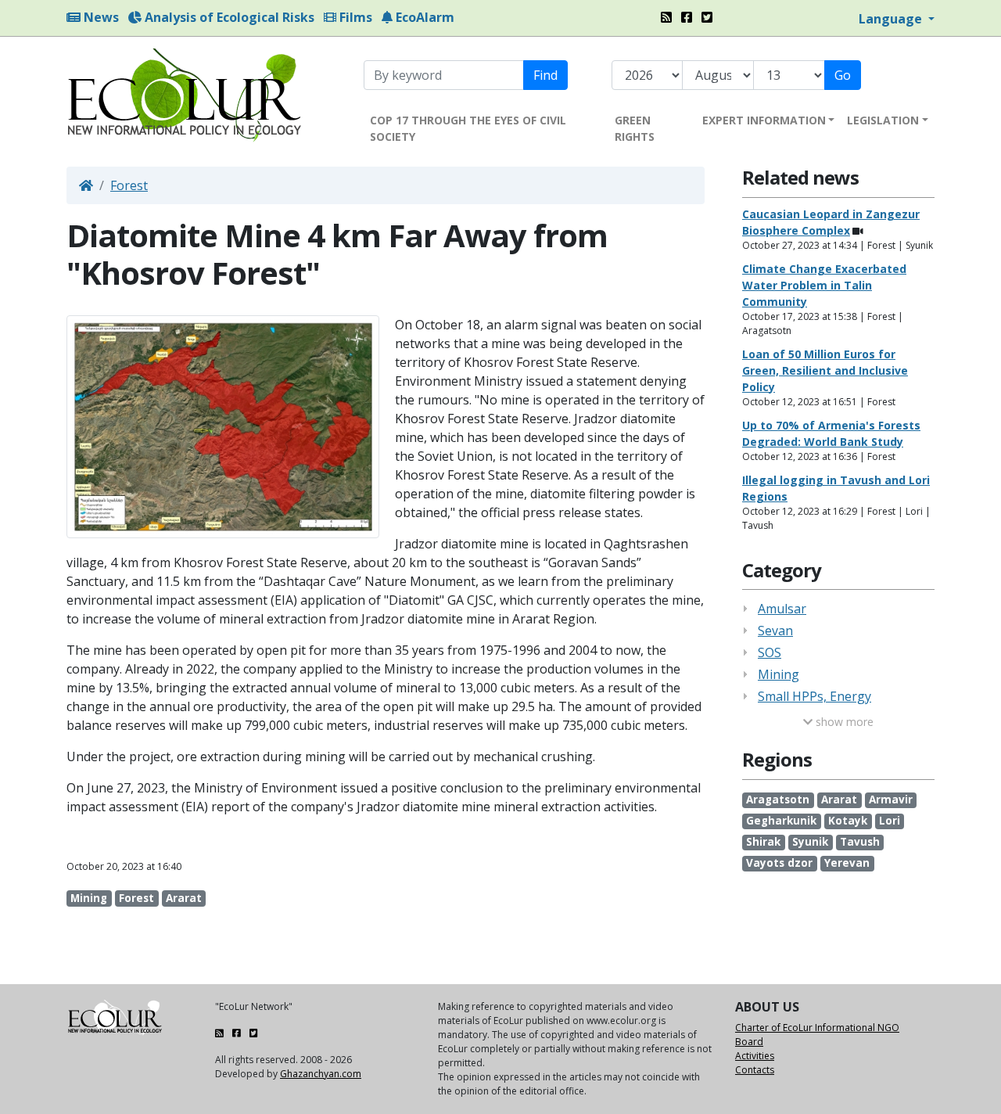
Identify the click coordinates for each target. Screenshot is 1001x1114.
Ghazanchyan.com (320, 1073)
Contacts (754, 1069)
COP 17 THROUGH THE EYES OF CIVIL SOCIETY (468, 128)
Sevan (775, 630)
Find (545, 75)
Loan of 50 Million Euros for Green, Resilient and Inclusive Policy (825, 370)
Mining (778, 674)
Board (749, 1041)
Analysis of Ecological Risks (228, 17)
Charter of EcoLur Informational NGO (817, 1027)
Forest (129, 185)
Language (892, 18)
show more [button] (843, 721)
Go (842, 75)
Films (354, 17)
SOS (769, 652)
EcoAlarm (423, 17)
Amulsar (782, 608)
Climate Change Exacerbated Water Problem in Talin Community (824, 285)
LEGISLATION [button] (883, 120)
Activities (754, 1055)
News (100, 17)
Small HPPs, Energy (814, 696)
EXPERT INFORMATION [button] (764, 120)
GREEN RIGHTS (635, 128)
